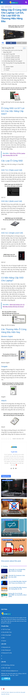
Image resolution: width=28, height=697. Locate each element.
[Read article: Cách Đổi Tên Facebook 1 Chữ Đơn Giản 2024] (4, 577)
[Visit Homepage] (14, 2)
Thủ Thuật (7, 692)
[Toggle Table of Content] (23, 48)
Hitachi (7, 70)
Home (2, 7)
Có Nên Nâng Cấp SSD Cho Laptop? (12, 61)
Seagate (8, 68)
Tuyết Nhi (14, 452)
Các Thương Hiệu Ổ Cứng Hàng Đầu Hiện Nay (14, 63)
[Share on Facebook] (11, 43)
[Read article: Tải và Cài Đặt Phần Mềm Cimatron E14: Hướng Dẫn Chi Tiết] (4, 589)
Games (4, 640)
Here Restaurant (6, 650)
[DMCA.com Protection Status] (6, 678)
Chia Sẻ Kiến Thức (7, 632)
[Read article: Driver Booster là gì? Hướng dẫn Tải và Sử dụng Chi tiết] (14, 488)
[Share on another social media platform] (22, 43)
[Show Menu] (2, 2)
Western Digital (9, 66)
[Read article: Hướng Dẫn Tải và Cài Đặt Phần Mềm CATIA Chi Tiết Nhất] (4, 571)
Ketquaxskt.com (6, 647)
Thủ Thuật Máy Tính (17, 7)
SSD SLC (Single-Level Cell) (13, 59)
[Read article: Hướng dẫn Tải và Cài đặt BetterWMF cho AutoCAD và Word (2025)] (4, 595)
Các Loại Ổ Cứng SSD (9, 54)
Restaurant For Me (7, 653)
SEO (3, 637)
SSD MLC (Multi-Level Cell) (12, 57)
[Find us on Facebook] (1, 689)
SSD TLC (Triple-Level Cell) (13, 56)
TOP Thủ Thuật (8, 7)
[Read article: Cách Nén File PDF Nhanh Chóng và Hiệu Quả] (14, 547)
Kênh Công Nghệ (6, 635)
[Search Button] (26, 2)
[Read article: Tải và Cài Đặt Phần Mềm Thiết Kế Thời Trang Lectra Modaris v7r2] (4, 583)
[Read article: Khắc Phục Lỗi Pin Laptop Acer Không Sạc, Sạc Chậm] (14, 528)
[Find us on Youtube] (3, 689)
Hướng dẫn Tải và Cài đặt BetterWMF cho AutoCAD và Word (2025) (18, 595)
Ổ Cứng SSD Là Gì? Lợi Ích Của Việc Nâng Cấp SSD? (13, 51)
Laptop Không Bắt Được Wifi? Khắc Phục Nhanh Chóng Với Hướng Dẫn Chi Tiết (13, 513)
